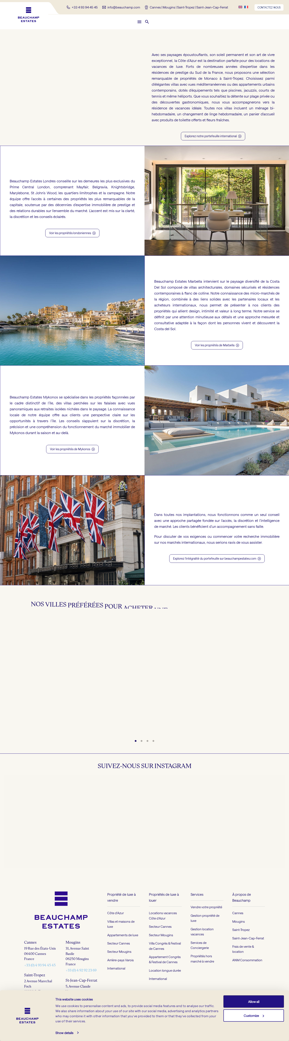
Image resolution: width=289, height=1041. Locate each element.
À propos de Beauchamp (241, 928)
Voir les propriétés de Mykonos (72, 449)
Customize (251, 1015)
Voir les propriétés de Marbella (217, 345)
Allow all (253, 1001)
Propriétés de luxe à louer (164, 928)
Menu (139, 22)
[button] (147, 22)
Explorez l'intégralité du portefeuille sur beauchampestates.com (217, 558)
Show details (64, 1033)
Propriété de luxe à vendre (121, 928)
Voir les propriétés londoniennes (72, 233)
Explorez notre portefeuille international (213, 136)
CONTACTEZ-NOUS (269, 7)
